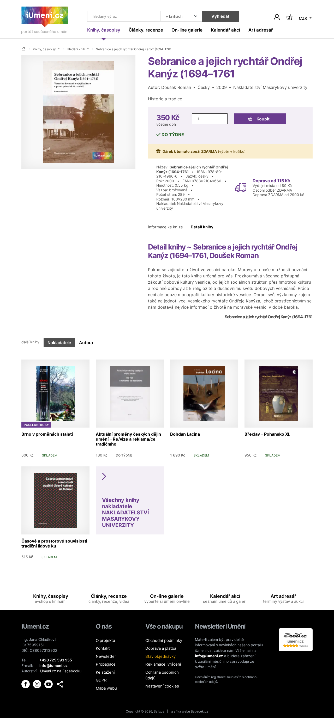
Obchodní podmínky (163, 640)
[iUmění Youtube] (49, 684)
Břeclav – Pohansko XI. (267, 434)
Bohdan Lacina (185, 434)
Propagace (106, 664)
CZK (303, 18)
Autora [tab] (86, 342)
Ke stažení (105, 672)
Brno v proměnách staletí (47, 434)
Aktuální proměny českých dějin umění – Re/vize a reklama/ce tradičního (128, 439)
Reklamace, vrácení (163, 664)
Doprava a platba (160, 648)
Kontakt (103, 648)
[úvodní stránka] (23, 49)
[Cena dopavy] (240, 187)
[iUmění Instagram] (37, 684)
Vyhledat (220, 16)
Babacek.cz (199, 711)
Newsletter (106, 656)
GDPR (101, 680)
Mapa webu (106, 688)
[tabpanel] (167, 457)
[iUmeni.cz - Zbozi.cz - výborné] (296, 639)
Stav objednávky (160, 656)
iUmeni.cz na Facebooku (60, 671)
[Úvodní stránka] (44, 21)
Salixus (159, 711)
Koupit (263, 118)
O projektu (105, 640)
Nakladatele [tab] (59, 342)
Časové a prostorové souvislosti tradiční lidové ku (54, 543)
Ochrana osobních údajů (162, 675)
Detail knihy (202, 226)
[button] (60, 684)
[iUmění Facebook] (26, 684)
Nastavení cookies (162, 686)
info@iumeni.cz (209, 656)
